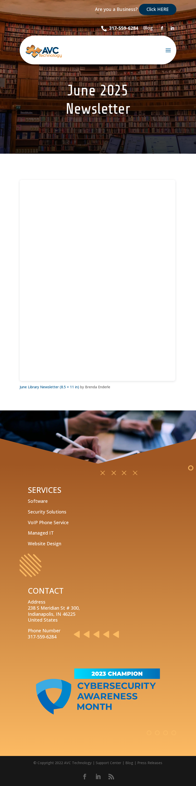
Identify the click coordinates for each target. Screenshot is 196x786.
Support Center (108, 762)
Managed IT (41, 533)
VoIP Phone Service (48, 522)
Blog (148, 28)
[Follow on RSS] (111, 776)
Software (38, 501)
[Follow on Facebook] (162, 28)
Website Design (44, 543)
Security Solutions (47, 512)
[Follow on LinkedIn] (172, 28)
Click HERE (157, 9)
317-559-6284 (123, 28)
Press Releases (149, 762)
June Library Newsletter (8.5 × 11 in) (49, 386)
